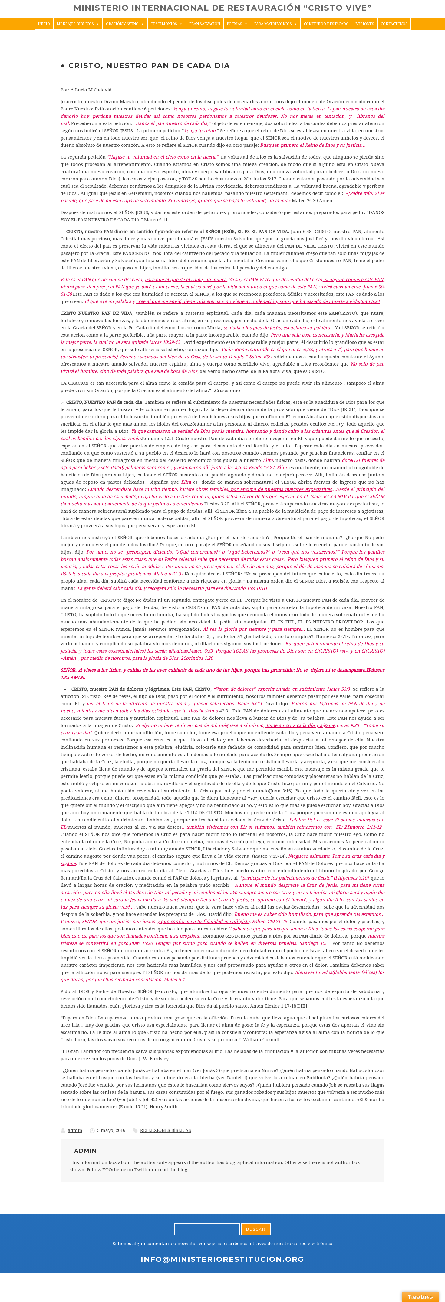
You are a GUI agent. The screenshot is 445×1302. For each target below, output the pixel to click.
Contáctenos (394, 24)
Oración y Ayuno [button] (122, 24)
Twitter (142, 1169)
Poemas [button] (234, 24)
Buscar (255, 1229)
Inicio (44, 24)
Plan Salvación (204, 24)
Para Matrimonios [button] (273, 24)
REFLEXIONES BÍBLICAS (165, 1130)
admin (75, 1130)
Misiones (364, 24)
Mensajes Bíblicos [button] (75, 24)
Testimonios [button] (164, 24)
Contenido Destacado (326, 24)
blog (182, 1169)
